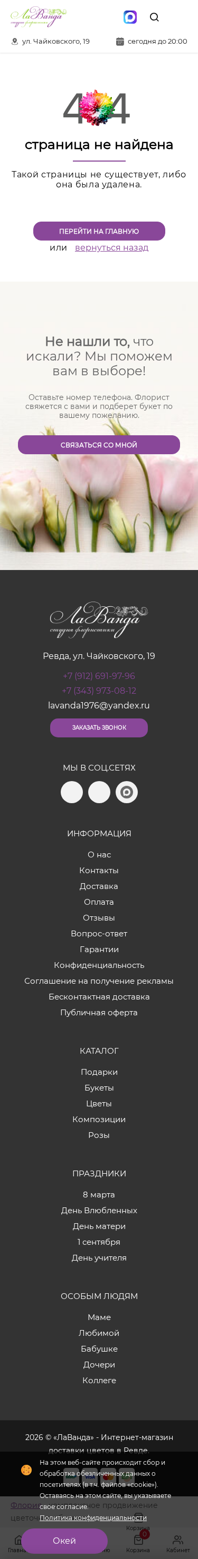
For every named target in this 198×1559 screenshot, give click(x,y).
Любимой (99, 1333)
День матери (99, 1226)
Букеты (99, 1088)
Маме (99, 1317)
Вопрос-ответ (99, 933)
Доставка (99, 886)
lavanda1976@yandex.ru (99, 706)
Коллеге (99, 1380)
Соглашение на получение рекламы (99, 981)
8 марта (99, 1195)
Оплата (99, 902)
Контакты (99, 870)
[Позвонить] (178, 17)
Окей (64, 1541)
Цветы (99, 1103)
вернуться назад (111, 248)
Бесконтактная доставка (99, 997)
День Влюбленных (99, 1210)
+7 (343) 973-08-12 (99, 691)
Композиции (99, 1119)
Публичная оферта (99, 1012)
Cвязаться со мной (99, 445)
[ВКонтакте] (108, 17)
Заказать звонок (99, 727)
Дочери (99, 1365)
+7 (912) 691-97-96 (99, 676)
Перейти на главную (99, 231)
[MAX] (130, 17)
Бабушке (99, 1349)
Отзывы (99, 918)
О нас (99, 855)
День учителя (99, 1258)
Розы (99, 1135)
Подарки (99, 1072)
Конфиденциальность (99, 965)
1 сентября (99, 1242)
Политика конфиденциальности (93, 1518)
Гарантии (99, 949)
